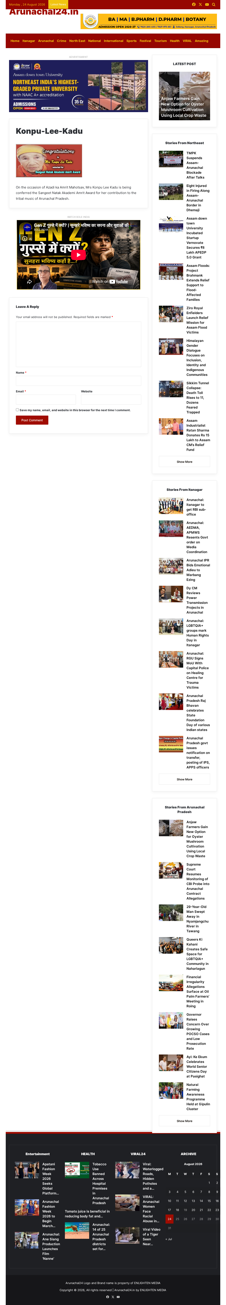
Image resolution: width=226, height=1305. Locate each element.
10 (169, 1201)
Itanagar (29, 41)
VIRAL (187, 41)
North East (77, 41)
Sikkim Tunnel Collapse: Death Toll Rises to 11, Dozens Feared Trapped (197, 397)
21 (201, 1210)
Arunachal (46, 41)
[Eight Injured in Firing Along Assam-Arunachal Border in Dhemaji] (171, 191)
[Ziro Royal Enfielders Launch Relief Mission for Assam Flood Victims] (171, 314)
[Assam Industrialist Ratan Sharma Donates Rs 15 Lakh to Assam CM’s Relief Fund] (171, 426)
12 (185, 1201)
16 (217, 1201)
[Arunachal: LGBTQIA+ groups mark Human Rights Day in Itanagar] (171, 626)
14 (201, 1201)
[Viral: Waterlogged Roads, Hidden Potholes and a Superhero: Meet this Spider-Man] (127, 1170)
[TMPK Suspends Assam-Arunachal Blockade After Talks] (171, 159)
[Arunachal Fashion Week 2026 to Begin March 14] (27, 1207)
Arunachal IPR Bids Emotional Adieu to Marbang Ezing (198, 570)
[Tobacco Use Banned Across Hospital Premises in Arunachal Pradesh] (77, 1170)
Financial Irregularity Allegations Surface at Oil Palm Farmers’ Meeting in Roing (197, 991)
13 (193, 1201)
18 (177, 1210)
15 (209, 1201)
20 (193, 1210)
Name (21, 372)
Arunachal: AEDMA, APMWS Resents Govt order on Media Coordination (197, 537)
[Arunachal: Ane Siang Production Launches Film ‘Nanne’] (27, 1240)
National (94, 41)
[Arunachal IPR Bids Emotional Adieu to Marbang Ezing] (171, 566)
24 (169, 1219)
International (113, 41)
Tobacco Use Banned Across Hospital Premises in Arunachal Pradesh (100, 1183)
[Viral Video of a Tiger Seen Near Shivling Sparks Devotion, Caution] (127, 1235)
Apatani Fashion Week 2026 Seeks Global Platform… (50, 1178)
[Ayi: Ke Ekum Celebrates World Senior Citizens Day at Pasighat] (171, 1063)
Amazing (201, 41)
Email (21, 391)
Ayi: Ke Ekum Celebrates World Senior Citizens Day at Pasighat (196, 1066)
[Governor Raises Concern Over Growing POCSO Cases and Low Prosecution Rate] (171, 1020)
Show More (184, 461)
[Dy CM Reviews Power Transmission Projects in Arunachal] (171, 594)
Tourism (160, 41)
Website (86, 391)
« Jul (169, 1239)
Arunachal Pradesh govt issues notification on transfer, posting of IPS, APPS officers (198, 752)
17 (169, 1210)
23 (217, 1210)
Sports (131, 41)
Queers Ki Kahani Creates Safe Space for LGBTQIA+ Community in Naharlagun (197, 954)
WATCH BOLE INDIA (78, 216)
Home (15, 41)
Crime (61, 41)
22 (209, 1210)
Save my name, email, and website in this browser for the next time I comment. (75, 410)
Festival (145, 41)
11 (177, 1201)
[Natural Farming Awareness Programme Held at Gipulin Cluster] (171, 1090)
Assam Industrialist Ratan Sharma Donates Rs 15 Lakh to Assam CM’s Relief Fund (198, 435)
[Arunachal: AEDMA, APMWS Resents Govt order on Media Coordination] (171, 528)
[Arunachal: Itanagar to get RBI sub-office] (171, 505)
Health (175, 41)
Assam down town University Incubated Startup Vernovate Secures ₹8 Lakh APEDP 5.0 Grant (196, 237)
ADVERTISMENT (78, 56)
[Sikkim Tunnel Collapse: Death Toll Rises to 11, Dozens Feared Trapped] (171, 389)
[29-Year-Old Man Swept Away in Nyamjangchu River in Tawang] (171, 912)
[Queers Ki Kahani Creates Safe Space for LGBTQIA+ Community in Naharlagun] (171, 945)
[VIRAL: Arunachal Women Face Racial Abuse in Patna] (127, 1202)
